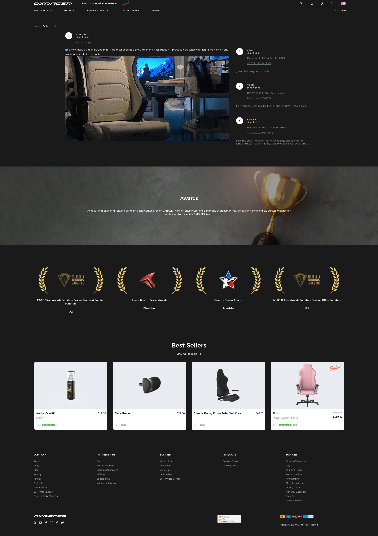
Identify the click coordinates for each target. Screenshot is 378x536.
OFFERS (156, 10)
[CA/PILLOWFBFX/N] (149, 385)
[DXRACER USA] (53, 3)
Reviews (46, 26)
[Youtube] (41, 523)
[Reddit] (63, 523)
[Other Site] (343, 3)
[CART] (332, 3)
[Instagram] (52, 523)
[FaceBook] (47, 523)
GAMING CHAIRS (97, 10)
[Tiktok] (58, 523)
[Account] (322, 3)
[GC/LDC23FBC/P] (307, 385)
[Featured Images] (147, 98)
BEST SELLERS (43, 10)
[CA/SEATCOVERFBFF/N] (228, 385)
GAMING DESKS (129, 10)
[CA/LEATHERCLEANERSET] (70, 385)
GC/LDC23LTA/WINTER (260, 98)
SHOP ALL (69, 10)
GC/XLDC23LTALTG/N (259, 63)
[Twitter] (36, 523)
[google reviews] (229, 519)
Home (36, 26)
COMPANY (340, 10)
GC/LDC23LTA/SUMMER (261, 132)
